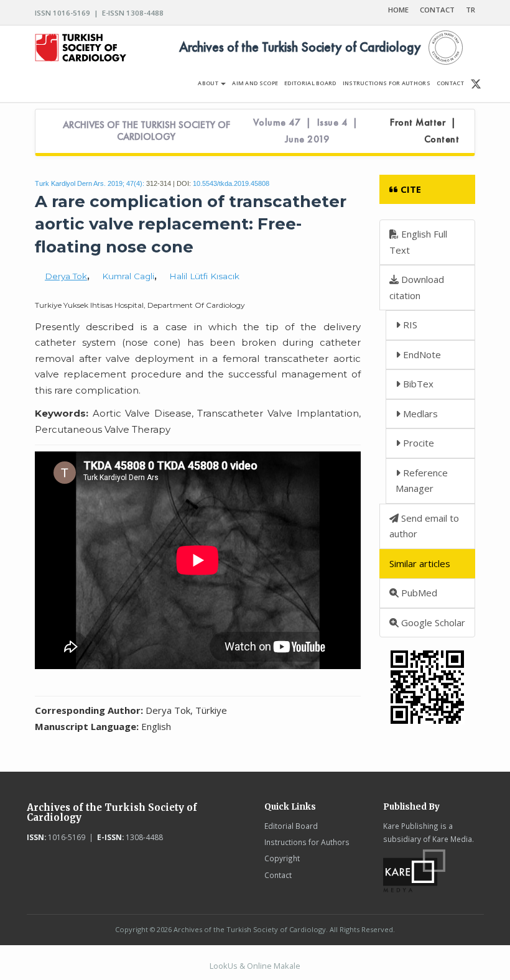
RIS (409, 324)
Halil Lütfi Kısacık (204, 276)
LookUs (224, 965)
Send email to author (424, 526)
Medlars (419, 413)
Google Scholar (432, 622)
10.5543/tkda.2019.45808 (231, 183)
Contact (278, 875)
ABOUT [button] (209, 83)
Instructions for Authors (307, 842)
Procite (417, 443)
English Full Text (418, 242)
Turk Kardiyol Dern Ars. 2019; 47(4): (89, 183)
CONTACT (437, 9)
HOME (398, 9)
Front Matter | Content (424, 131)
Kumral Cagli (128, 276)
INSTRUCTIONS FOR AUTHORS (386, 83)
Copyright (282, 858)
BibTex (417, 383)
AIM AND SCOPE (255, 83)
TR (470, 9)
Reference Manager (422, 480)
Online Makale (273, 965)
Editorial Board (291, 826)
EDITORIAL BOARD (310, 83)
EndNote (421, 354)
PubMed (418, 592)
